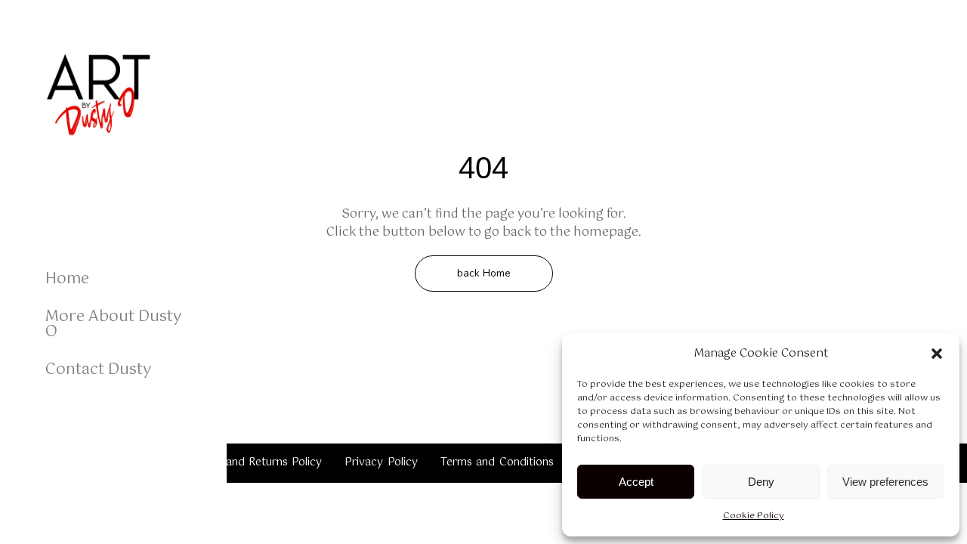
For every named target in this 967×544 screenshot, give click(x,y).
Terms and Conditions (497, 462)
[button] (936, 353)
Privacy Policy (380, 462)
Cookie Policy (753, 516)
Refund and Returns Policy (253, 462)
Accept (636, 481)
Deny (761, 481)
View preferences (885, 481)
